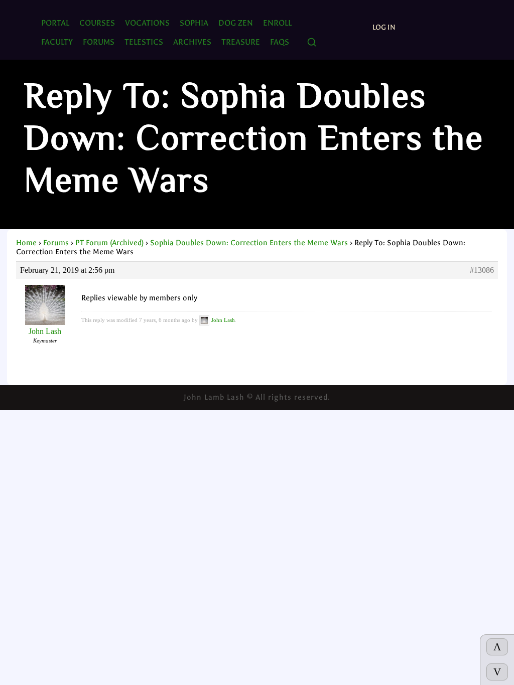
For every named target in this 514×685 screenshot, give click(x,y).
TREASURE (240, 42)
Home (26, 242)
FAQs (279, 42)
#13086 (482, 270)
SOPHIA (194, 23)
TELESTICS (143, 42)
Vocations (147, 23)
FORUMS (98, 42)
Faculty (57, 42)
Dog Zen (235, 23)
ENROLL (277, 23)
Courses (97, 23)
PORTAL (55, 23)
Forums (56, 242)
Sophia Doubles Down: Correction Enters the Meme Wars (249, 242)
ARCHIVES (192, 42)
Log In (384, 27)
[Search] (311, 43)
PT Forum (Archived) (109, 242)
